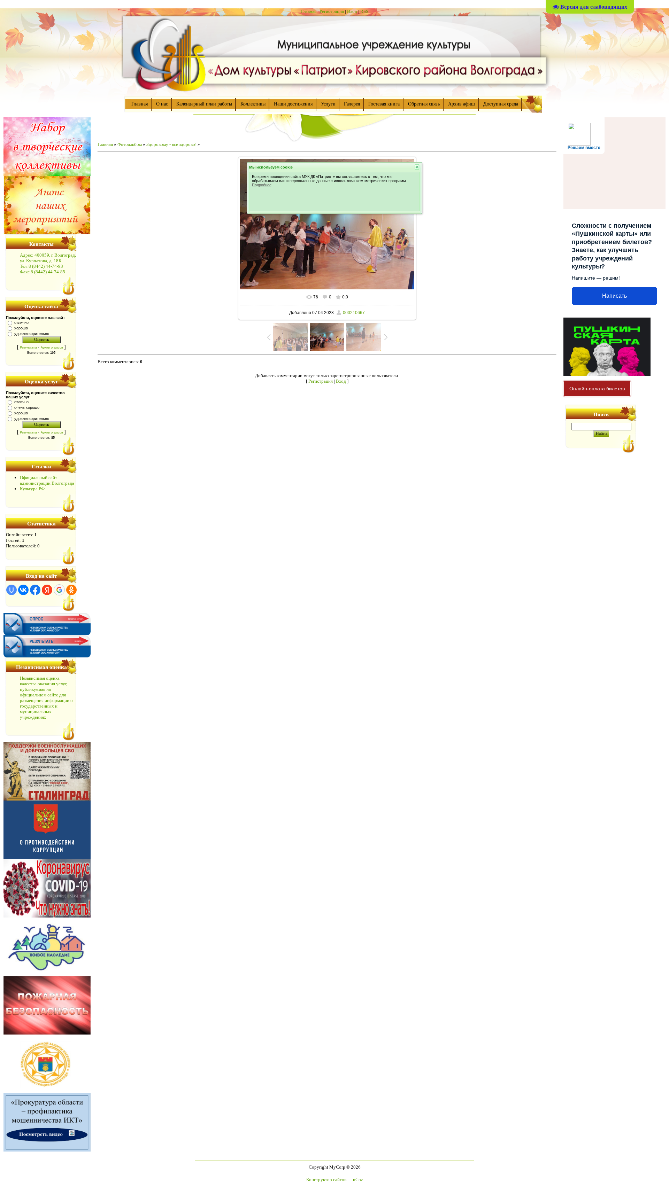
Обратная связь (424, 104)
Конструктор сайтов (326, 1179)
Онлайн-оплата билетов (597, 388)
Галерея (352, 104)
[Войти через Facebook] (35, 590)
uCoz (358, 1179)
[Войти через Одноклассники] (71, 590)
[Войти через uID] (11, 590)
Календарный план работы (204, 104)
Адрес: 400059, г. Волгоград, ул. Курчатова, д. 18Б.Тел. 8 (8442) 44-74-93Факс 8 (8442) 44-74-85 (48, 263)
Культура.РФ (32, 488)
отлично (21, 322)
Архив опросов (52, 347)
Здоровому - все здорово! (171, 144)
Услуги (328, 104)
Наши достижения (293, 104)
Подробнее (261, 185)
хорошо (21, 328)
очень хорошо (26, 407)
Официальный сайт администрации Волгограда (47, 480)
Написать (614, 296)
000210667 (354, 312)
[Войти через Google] (59, 589)
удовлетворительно (31, 333)
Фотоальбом (129, 144)
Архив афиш (461, 104)
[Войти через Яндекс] (47, 590)
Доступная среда (500, 104)
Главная (308, 11)
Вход (352, 11)
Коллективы (253, 104)
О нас (162, 104)
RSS (364, 11)
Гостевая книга (384, 104)
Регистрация (332, 11)
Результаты (28, 347)
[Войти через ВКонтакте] (23, 590)
